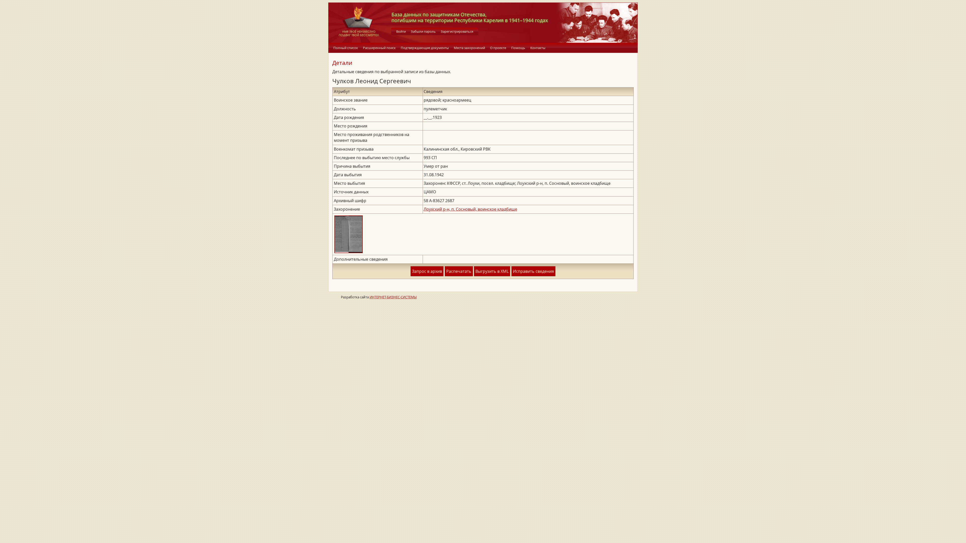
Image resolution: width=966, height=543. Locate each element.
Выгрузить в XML (492, 271)
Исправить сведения (533, 271)
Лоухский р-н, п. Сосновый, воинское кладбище (470, 209)
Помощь (518, 48)
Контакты (537, 48)
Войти (401, 31)
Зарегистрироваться (457, 31)
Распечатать (458, 271)
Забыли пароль (423, 31)
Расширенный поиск (379, 48)
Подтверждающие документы (425, 48)
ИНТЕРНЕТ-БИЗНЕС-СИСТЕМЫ (393, 297)
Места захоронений (469, 48)
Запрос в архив (427, 271)
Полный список (345, 48)
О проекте (498, 48)
